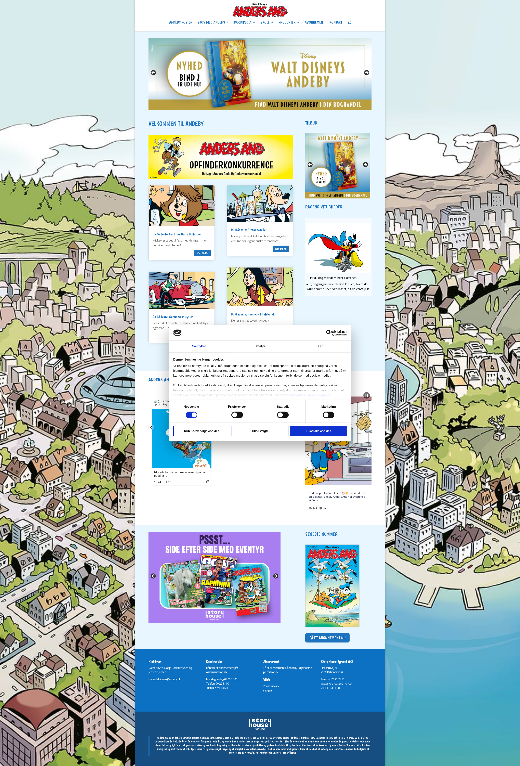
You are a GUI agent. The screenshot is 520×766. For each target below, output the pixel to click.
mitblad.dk (272, 672)
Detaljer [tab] (260, 346)
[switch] (237, 415)
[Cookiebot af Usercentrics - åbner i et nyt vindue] (329, 333)
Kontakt (335, 23)
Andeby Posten (180, 23)
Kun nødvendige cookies (201, 431)
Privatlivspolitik (271, 686)
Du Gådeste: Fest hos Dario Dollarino (177, 234)
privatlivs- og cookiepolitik (311, 395)
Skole (265, 23)
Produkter (287, 23)
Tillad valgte (260, 431)
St (322, 668)
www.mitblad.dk (216, 672)
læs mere (202, 253)
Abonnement (314, 23)
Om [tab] (320, 346)
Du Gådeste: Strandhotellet (249, 230)
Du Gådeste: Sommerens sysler (173, 317)
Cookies (267, 691)
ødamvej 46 (330, 668)
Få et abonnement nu (327, 637)
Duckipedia (242, 23)
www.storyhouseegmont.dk (336, 683)
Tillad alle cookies (318, 431)
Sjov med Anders (211, 23)
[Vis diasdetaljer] (260, 74)
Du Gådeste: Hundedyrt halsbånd (252, 314)
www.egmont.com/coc (332, 749)
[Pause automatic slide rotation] (366, 395)
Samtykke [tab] (199, 346)
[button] (151, 427)
